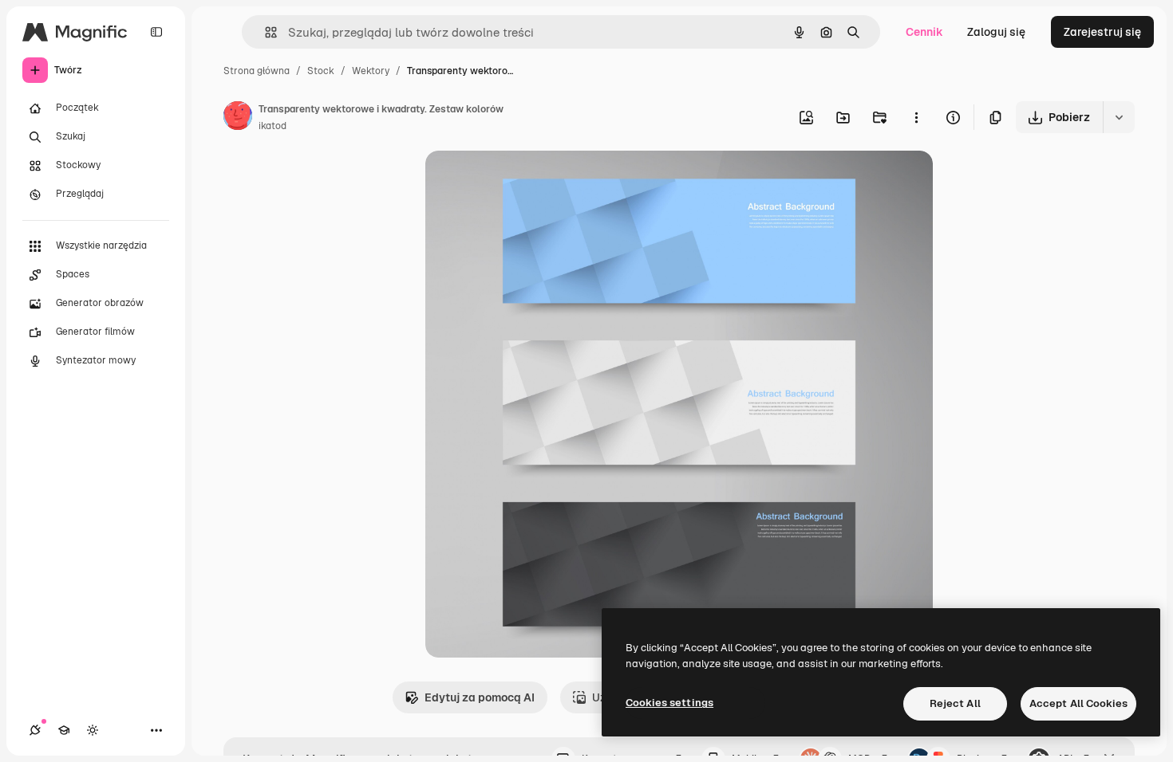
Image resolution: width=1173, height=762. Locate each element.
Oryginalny (535, 181)
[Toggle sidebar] (156, 32)
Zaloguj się (996, 32)
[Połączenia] (35, 730)
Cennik (924, 32)
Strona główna (256, 71)
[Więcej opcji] (916, 117)
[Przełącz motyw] (92, 730)
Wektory (370, 71)
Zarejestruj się (1102, 32)
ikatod (272, 126)
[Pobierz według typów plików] (1119, 117)
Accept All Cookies (1078, 703)
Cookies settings (669, 702)
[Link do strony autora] (237, 118)
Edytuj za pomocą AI (480, 697)
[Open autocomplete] (264, 32)
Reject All (955, 703)
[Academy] (64, 730)
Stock (320, 71)
